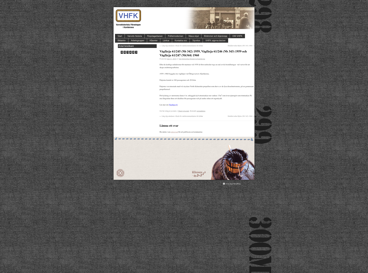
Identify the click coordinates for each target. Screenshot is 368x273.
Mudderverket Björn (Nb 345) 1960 (241, 45)
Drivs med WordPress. (233, 184)
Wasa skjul (193, 36)
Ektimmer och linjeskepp (215, 36)
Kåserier (154, 40)
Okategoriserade (183, 111)
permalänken (201, 111)
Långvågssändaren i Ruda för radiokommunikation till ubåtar (181, 45)
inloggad (174, 132)
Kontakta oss (181, 40)
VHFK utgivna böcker (215, 40)
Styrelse (196, 40)
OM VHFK (237, 36)
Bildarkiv (122, 40)
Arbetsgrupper (137, 40)
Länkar (166, 40)
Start (120, 36)
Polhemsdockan (175, 36)
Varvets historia (134, 36)
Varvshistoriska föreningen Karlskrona (192, 59)
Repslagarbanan (155, 36)
